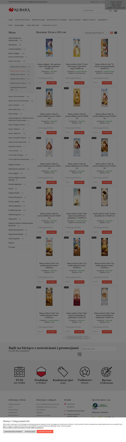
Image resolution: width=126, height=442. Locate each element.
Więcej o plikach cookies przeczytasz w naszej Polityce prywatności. (23, 427)
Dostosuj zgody (30, 431)
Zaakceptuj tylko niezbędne (13, 431)
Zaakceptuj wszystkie (45, 431)
